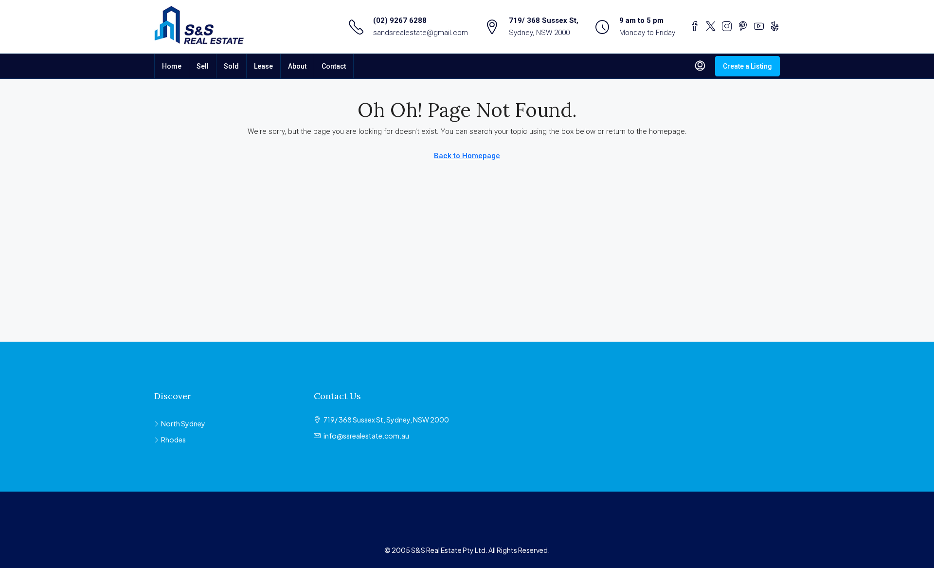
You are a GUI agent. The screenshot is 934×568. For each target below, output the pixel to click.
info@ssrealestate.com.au (366, 435)
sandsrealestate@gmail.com (420, 32)
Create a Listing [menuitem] (747, 66)
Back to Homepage (467, 155)
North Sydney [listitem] (183, 423)
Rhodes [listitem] (173, 439)
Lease (263, 66)
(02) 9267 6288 (400, 20)
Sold (231, 66)
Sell (203, 66)
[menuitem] (700, 66)
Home (171, 66)
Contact (334, 66)
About (297, 66)
